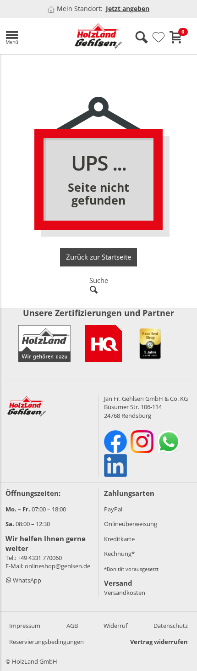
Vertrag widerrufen (159, 642)
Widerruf (115, 625)
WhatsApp (26, 580)
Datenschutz (170, 625)
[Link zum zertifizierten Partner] (103, 343)
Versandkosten (124, 592)
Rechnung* (119, 553)
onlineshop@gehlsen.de (57, 566)
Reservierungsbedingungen (46, 642)
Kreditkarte (119, 539)
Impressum (24, 625)
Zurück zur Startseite (98, 256)
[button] (33, 36)
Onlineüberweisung (130, 524)
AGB (72, 625)
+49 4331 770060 (39, 558)
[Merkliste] (158, 37)
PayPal (113, 509)
